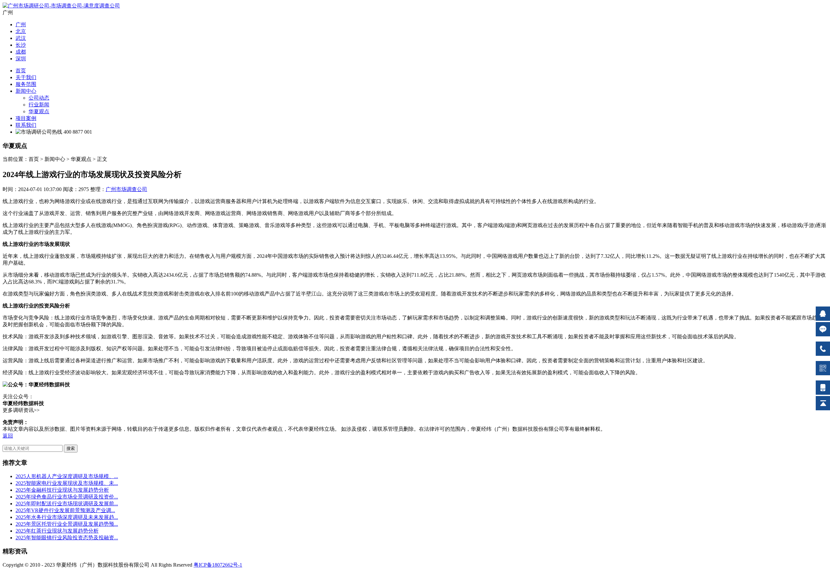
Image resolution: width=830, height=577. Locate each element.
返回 (8, 436)
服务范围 (26, 84)
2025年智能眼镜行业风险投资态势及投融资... (67, 537)
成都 (21, 51)
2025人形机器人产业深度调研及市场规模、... (67, 476)
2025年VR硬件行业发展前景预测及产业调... (65, 510)
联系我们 (26, 125)
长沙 (21, 45)
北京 (21, 31)
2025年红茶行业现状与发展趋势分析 (57, 531)
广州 (21, 24)
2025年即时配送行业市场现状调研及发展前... (67, 503)
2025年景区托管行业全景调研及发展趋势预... (67, 524)
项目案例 (26, 118)
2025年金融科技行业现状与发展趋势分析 (62, 490)
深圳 (21, 58)
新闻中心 (26, 91)
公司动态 (39, 98)
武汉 (21, 38)
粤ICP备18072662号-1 (218, 565)
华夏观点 (39, 111)
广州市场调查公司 (126, 189)
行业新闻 (39, 104)
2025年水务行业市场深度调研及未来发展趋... (67, 517)
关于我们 (26, 77)
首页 (21, 70)
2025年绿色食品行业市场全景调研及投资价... (67, 496)
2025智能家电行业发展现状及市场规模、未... (67, 483)
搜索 (70, 448)
